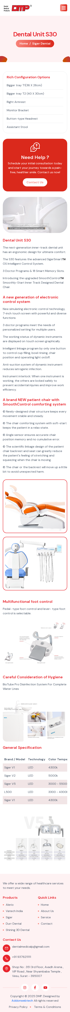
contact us (35, 182)
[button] (63, 7)
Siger (9, 917)
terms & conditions (47, 1007)
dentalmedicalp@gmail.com (30, 947)
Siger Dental (41, 43)
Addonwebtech (22, 1001)
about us (47, 911)
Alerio (10, 905)
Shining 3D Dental (17, 930)
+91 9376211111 (21, 957)
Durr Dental (13, 924)
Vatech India (14, 911)
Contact (46, 924)
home (24, 43)
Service (46, 917)
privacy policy (18, 1007)
